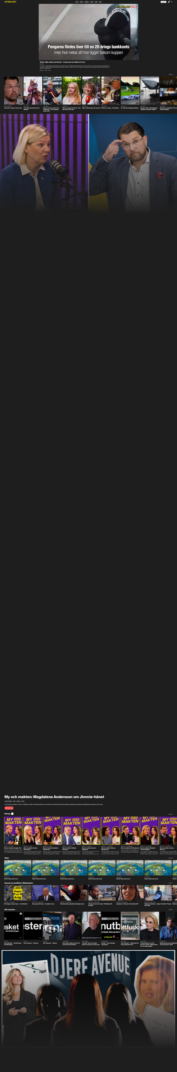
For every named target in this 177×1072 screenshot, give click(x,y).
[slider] (88, 59)
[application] (88, 32)
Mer (100, 1)
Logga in (164, 2)
